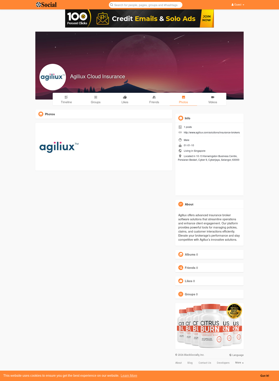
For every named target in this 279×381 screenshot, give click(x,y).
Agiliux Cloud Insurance (97, 76)
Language (238, 355)
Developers (223, 363)
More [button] (238, 362)
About (178, 363)
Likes (188, 280)
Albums (190, 254)
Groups (190, 294)
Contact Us (205, 363)
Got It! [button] (264, 375)
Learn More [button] (129, 375)
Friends (190, 267)
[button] (145, 4)
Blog (190, 363)
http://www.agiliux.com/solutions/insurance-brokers (212, 132)
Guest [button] (237, 4)
